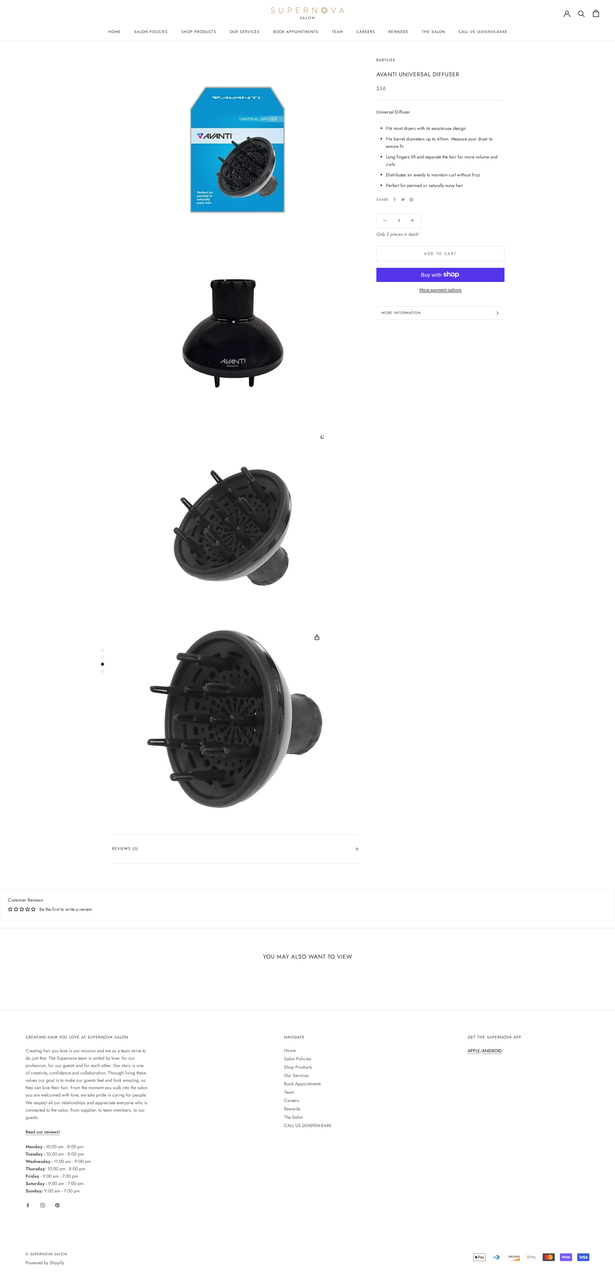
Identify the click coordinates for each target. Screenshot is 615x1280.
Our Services (245, 32)
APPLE (474, 1050)
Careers (366, 32)
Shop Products (198, 32)
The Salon (433, 32)
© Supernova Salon (46, 1254)
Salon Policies (151, 32)
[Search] (581, 13)
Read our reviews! (43, 1132)
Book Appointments (295, 32)
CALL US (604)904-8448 (483, 32)
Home (114, 32)
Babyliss (385, 60)
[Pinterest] (411, 199)
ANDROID (492, 1050)
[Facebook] (395, 199)
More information (401, 312)
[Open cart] (596, 13)
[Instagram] (42, 1204)
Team (337, 32)
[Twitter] (403, 199)
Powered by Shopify (45, 1262)
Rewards (398, 32)
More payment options (440, 289)
